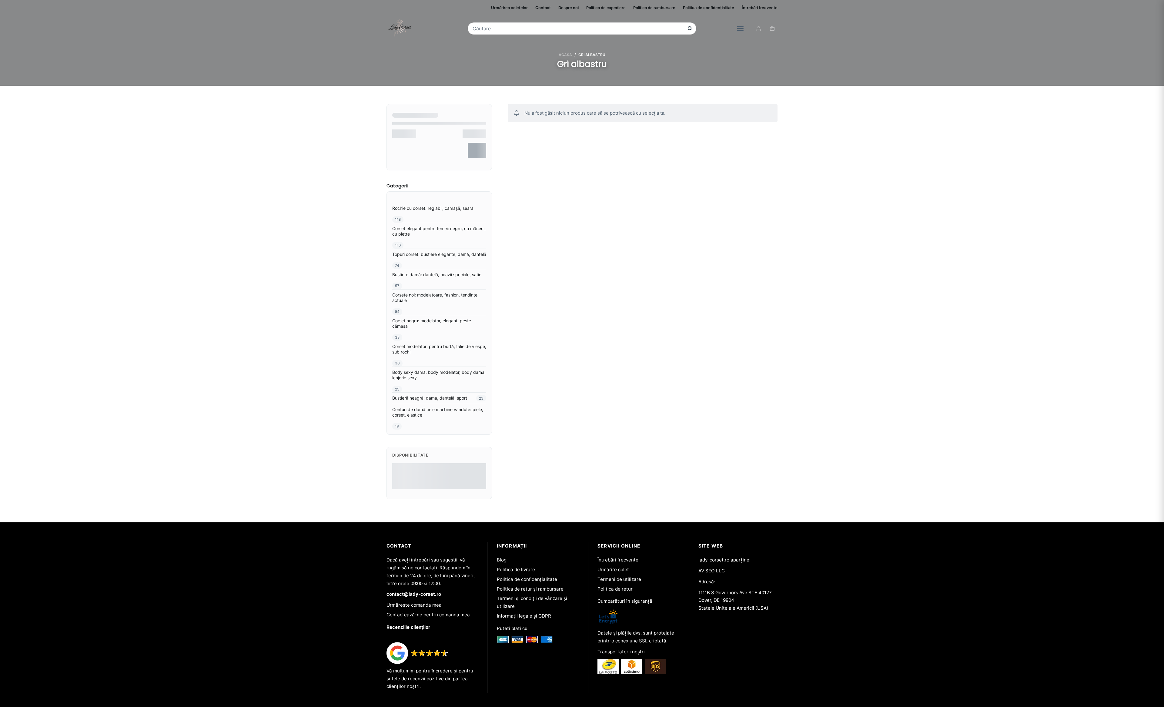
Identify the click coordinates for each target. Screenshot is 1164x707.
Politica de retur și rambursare (530, 589)
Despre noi (568, 7)
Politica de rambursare (654, 7)
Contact (543, 7)
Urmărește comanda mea (414, 605)
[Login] (758, 28)
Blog (502, 560)
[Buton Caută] (690, 28)
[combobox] (578, 28)
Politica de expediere (606, 7)
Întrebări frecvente (760, 7)
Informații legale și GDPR (524, 616)
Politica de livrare (516, 569)
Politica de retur (615, 589)
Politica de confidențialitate (708, 7)
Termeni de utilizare (619, 579)
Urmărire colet (613, 569)
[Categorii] (740, 28)
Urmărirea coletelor (509, 7)
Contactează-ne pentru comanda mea (428, 615)
